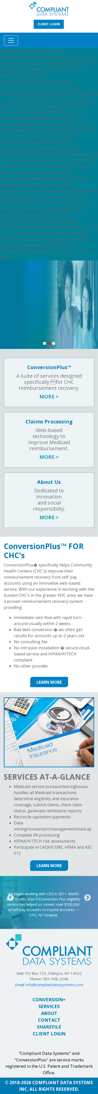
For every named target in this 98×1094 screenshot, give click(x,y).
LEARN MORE (49, 682)
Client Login (49, 1034)
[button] (10, 897)
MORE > (49, 396)
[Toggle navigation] (11, 40)
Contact (49, 1020)
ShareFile (49, 1027)
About (49, 1013)
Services (49, 1006)
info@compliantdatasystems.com (54, 984)
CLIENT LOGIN (48, 24)
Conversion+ (49, 999)
